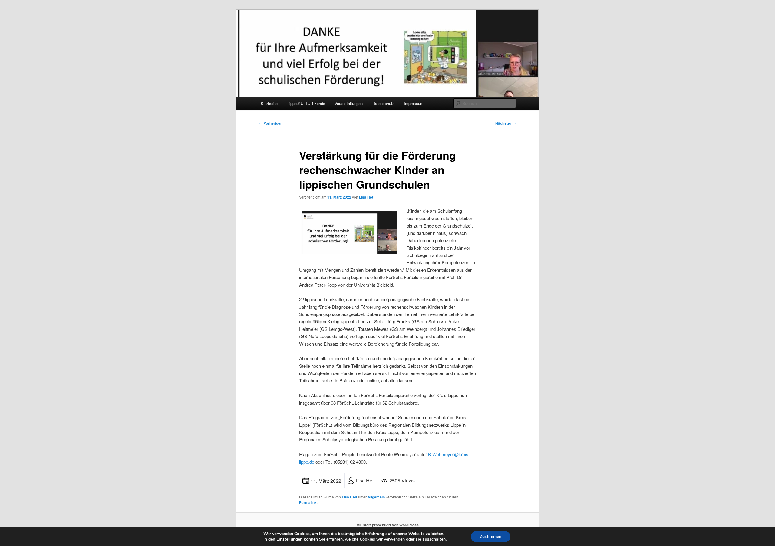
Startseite (269, 103)
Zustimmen (490, 536)
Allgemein (376, 497)
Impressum (414, 103)
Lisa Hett (366, 197)
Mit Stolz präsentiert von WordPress (388, 525)
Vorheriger (270, 123)
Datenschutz (383, 103)
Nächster (505, 123)
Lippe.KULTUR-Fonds (306, 103)
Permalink (308, 502)
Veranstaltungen (349, 103)
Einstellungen (289, 539)
